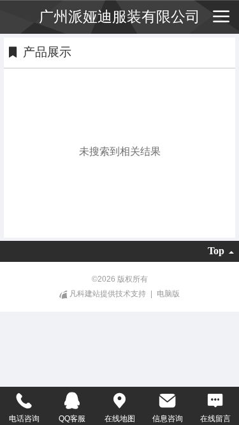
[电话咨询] (24, 400)
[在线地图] (119, 400)
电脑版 (168, 293)
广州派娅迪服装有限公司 (119, 16)
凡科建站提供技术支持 (108, 293)
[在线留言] (215, 400)
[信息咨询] (167, 400)
